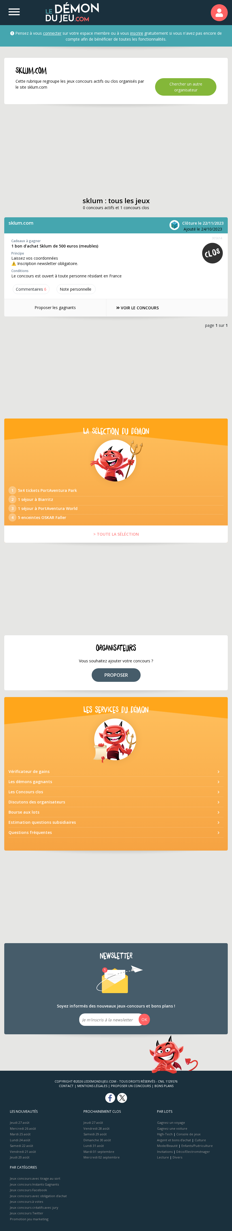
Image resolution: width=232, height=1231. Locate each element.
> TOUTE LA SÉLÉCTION (116, 534)
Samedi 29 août (95, 1134)
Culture (200, 1140)
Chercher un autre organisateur (185, 87)
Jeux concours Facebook (28, 1190)
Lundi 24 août (20, 1140)
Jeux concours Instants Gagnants (34, 1184)
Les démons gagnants (30, 781)
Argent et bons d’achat (174, 1140)
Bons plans (163, 1086)
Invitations (165, 1151)
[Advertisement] (116, 150)
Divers (177, 1157)
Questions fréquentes (30, 832)
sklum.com (20, 223)
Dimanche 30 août (97, 1140)
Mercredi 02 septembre (101, 1157)
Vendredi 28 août (96, 1128)
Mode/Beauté (167, 1146)
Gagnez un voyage (171, 1122)
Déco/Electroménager (193, 1151)
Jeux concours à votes (26, 1201)
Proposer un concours (131, 1086)
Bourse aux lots (23, 812)
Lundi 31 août (93, 1146)
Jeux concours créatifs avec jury (34, 1207)
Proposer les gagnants (55, 307)
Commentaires (31, 289)
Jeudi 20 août (19, 1157)
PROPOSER (116, 675)
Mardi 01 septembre (98, 1151)
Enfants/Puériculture (197, 1146)
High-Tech (165, 1134)
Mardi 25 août (20, 1134)
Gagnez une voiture (172, 1128)
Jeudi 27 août (19, 1122)
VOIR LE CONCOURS (139, 307)
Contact (66, 1086)
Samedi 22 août (21, 1146)
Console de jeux (188, 1134)
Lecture (163, 1157)
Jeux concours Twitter (26, 1213)
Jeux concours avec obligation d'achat (38, 1196)
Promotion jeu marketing (29, 1219)
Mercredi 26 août (23, 1128)
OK (144, 1019)
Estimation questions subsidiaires (42, 822)
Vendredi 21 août (23, 1151)
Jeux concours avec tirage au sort (35, 1178)
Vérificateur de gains (29, 771)
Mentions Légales (92, 1086)
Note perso (75, 289)
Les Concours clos (25, 791)
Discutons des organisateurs (36, 802)
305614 (217, 238)
